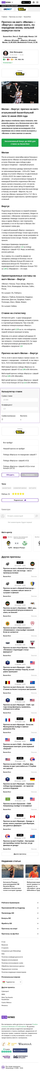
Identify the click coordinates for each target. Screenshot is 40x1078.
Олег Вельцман (16, 52)
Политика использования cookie (12, 963)
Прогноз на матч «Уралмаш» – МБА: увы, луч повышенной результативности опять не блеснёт (20, 610)
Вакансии (5, 945)
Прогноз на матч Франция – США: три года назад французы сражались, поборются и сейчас (18, 707)
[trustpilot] (6, 1050)
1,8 (22, 247)
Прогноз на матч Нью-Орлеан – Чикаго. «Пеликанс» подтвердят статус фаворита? (19, 650)
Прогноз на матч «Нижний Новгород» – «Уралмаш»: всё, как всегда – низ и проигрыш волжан (19, 571)
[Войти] (34, 2)
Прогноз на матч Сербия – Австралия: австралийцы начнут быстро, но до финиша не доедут (18, 843)
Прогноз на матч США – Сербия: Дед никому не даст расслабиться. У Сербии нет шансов (19, 766)
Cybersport (5, 991)
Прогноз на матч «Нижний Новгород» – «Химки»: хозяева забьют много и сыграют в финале (19, 590)
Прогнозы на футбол (10, 934)
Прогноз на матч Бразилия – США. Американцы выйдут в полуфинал (17, 805)
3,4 (25, 383)
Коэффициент (7, 405)
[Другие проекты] (7, 2)
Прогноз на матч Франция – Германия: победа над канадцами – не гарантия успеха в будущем (19, 786)
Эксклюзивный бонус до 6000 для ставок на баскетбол (20, 142)
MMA (3, 994)
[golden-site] (12, 1044)
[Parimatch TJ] (22, 9)
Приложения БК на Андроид (13, 908)
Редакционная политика (10, 969)
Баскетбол (6, 488)
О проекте (5, 948)
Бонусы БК (6, 918)
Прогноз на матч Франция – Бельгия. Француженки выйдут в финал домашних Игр (18, 727)
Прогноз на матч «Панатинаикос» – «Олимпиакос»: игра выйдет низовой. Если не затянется (18, 630)
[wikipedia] (25, 1044)
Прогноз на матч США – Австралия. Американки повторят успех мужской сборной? (18, 746)
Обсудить (10, 475)
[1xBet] (8, 9)
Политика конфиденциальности (12, 957)
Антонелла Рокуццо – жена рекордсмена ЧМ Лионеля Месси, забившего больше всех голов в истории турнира (12, 886)
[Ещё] (37, 2)
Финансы (5, 1005)
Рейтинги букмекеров (10, 903)
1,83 (5, 269)
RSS (3, 954)
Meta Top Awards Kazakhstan (7, 998)
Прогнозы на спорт (9, 928)
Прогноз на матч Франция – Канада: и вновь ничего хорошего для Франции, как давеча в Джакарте (18, 823)
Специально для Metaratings (11, 951)
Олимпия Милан (20, 488)
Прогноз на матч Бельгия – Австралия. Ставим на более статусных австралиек (19, 688)
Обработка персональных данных (13, 966)
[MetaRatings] (8, 1017)
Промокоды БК (8, 913)
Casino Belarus (6, 1002)
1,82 (8, 376)
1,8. (21, 346)
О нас (3, 942)
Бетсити (32, 488)
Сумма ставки (7, 396)
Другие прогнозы (11, 557)
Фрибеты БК (7, 923)
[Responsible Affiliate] (20, 1057)
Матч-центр (7, 532)
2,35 (17, 329)
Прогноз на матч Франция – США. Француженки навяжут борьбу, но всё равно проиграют (18, 669)
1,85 (23, 369)
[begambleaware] (20, 1050)
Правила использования (10, 960)
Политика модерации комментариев (14, 972)
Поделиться (18, 500)
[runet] (4, 1044)
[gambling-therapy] (6, 1057)
